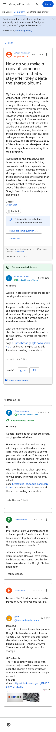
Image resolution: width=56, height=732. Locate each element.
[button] (4, 4)
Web (15, 204)
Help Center (6, 12)
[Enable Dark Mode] (8, 724)
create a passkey (23, 30)
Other (9, 204)
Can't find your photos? (38, 12)
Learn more (19, 251)
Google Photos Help (21, 4)
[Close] (53, 19)
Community (19, 12)
